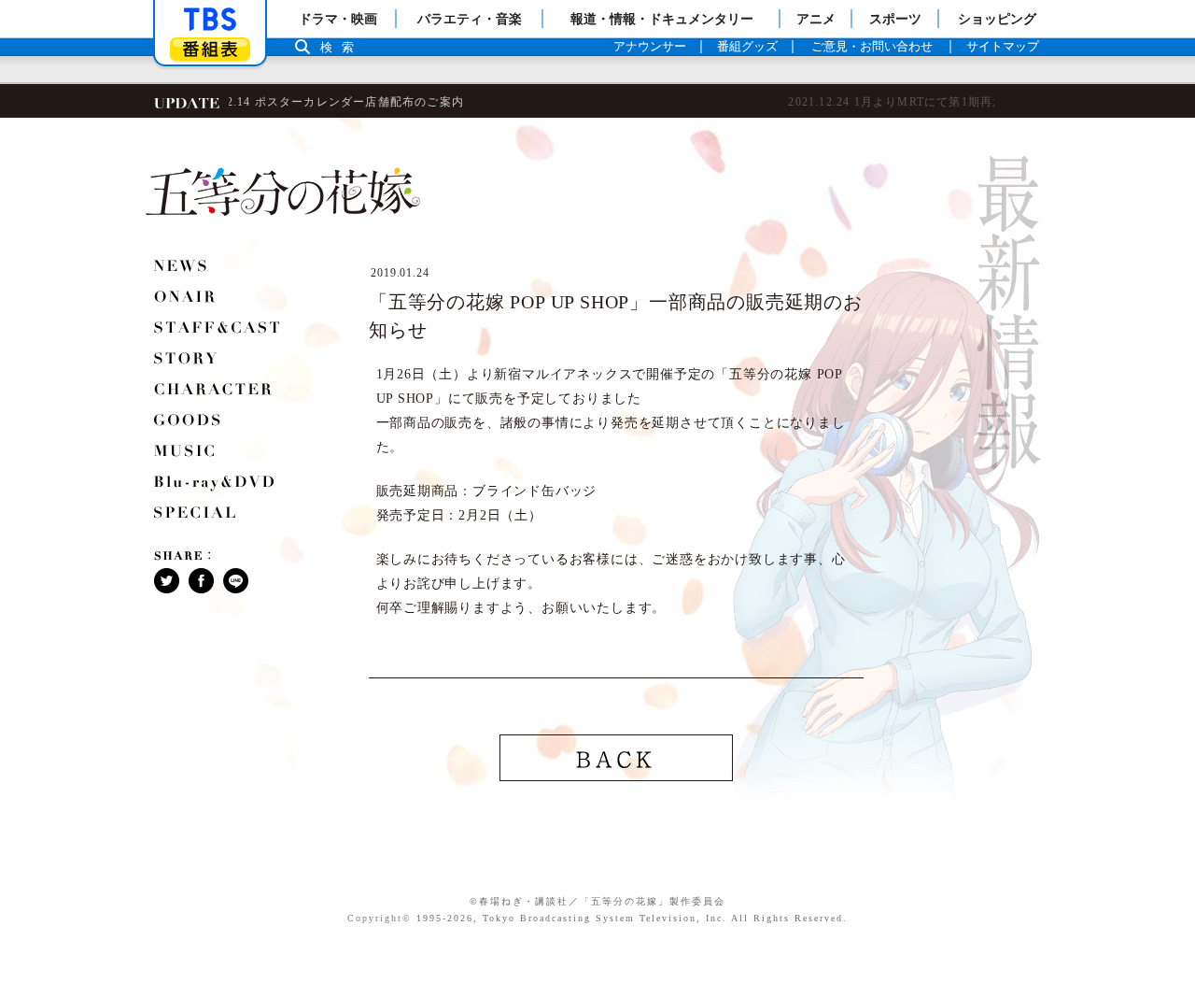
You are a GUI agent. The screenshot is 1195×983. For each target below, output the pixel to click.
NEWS (181, 268)
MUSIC (186, 453)
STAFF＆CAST (218, 329)
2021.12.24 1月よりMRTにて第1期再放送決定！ (564, 101)
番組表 (210, 49)
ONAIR (186, 299)
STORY (186, 360)
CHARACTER (214, 391)
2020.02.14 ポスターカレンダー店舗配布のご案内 (237, 101)
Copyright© (379, 918)
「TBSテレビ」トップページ (210, 19)
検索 (341, 47)
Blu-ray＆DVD (215, 484)
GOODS (188, 422)
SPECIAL (196, 514)
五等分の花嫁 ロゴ (283, 191)
